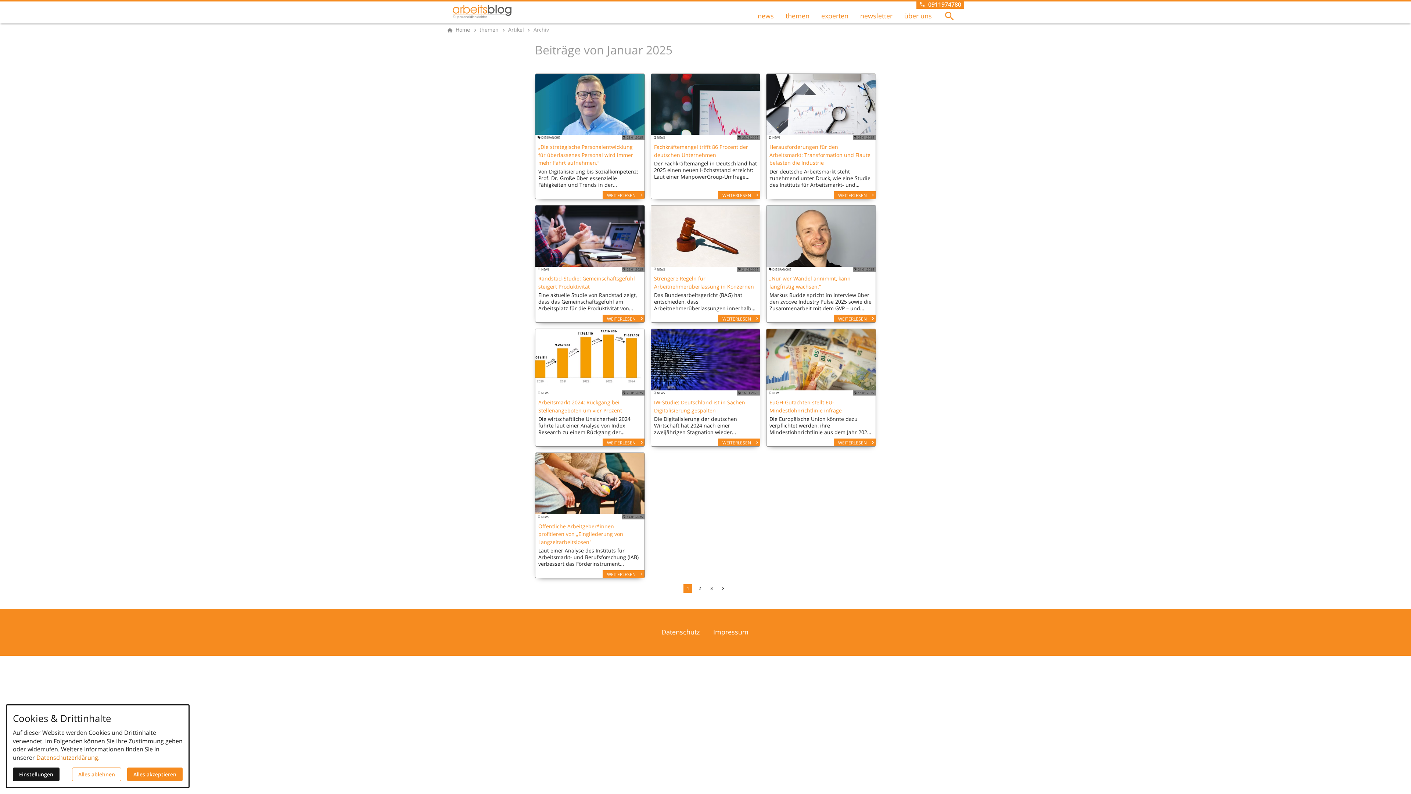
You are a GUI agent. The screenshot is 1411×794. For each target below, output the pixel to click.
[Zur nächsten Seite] (723, 588)
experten (834, 15)
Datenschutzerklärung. (68, 758)
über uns (918, 15)
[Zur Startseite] (482, 11)
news (766, 15)
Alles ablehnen (96, 774)
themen (797, 15)
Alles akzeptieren (154, 774)
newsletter (876, 15)
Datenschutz (680, 631)
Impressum (730, 631)
